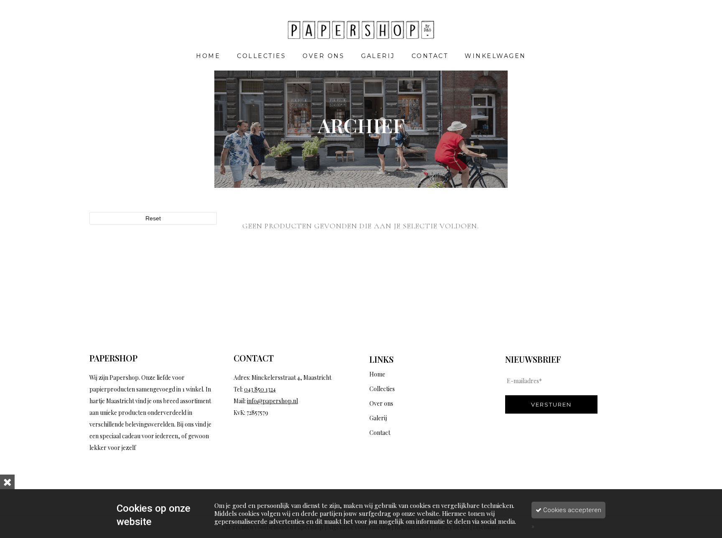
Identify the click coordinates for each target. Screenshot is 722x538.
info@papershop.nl (272, 401)
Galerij (378, 418)
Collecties (382, 389)
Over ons (381, 403)
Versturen (551, 404)
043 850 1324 (260, 389)
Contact (379, 433)
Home (377, 374)
